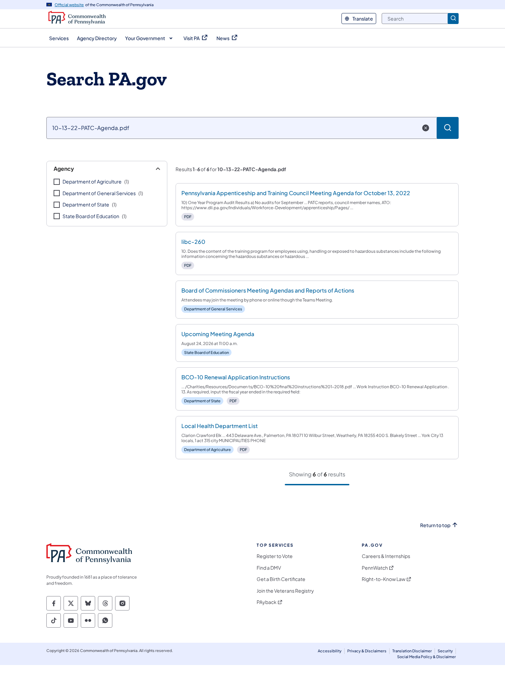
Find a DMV (269, 568)
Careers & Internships (386, 556)
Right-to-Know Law (383, 579)
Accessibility (329, 651)
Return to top (435, 525)
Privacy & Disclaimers (366, 651)
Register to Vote (275, 556)
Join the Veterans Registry (285, 591)
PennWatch (375, 568)
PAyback (267, 602)
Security (445, 651)
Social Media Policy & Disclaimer (426, 656)
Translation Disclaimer (412, 651)
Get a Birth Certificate (281, 579)
